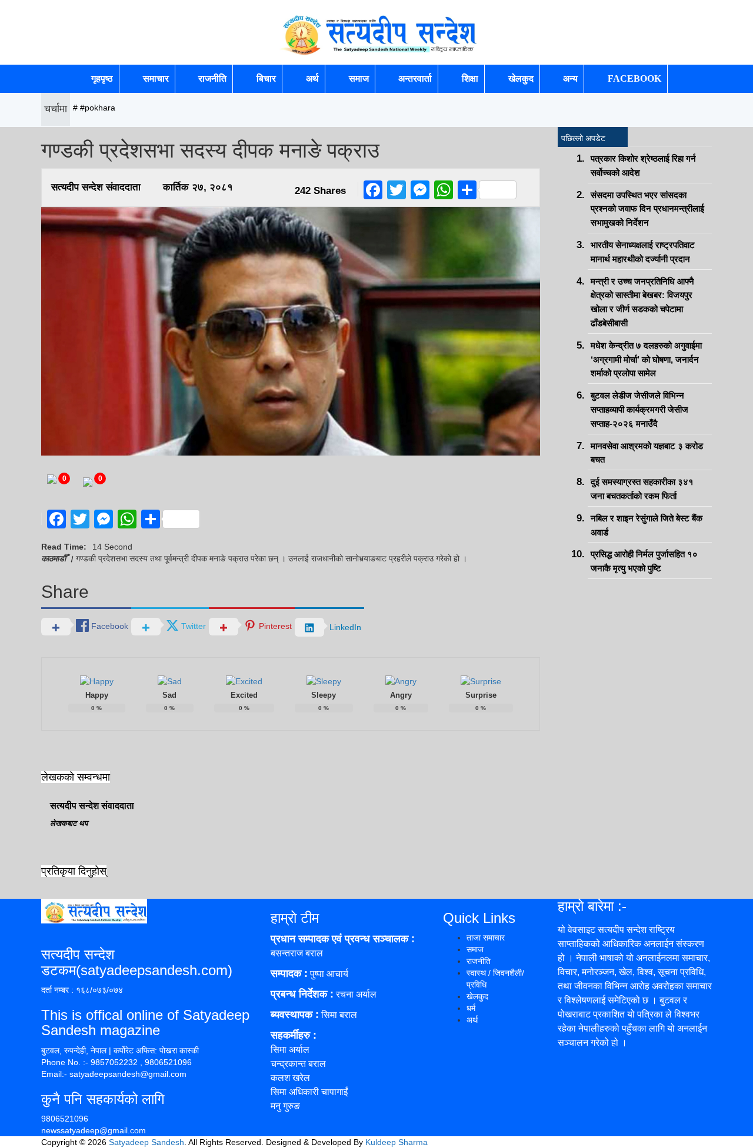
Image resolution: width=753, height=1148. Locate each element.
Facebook (634, 78)
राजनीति (212, 78)
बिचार (266, 78)
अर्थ (312, 78)
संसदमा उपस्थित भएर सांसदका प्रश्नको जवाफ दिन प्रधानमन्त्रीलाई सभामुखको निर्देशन (647, 209)
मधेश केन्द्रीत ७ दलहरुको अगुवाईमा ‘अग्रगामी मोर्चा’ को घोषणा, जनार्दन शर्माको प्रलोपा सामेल (646, 359)
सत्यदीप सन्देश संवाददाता (96, 187)
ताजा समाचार (486, 937)
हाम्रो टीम (295, 918)
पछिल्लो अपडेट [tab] (583, 138)
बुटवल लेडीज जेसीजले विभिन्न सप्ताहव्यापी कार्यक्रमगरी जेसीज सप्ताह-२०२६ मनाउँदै (639, 409)
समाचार (156, 78)
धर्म (471, 1008)
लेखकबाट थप (69, 823)
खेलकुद (521, 78)
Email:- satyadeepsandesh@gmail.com (113, 1074)
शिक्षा (470, 78)
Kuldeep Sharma (396, 1142)
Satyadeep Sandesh (146, 1142)
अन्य (570, 78)
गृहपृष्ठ (102, 78)
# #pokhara (94, 107)
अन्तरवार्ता (415, 78)
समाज (359, 78)
